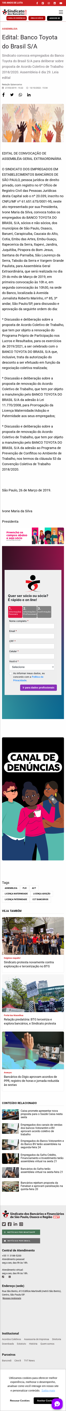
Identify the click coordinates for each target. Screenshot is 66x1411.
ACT (34, 888)
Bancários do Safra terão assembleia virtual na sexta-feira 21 (42, 1170)
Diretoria (56, 1339)
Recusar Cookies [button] (20, 1400)
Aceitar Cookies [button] (46, 1400)
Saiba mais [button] (48, 1390)
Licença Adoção (41, 894)
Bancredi (6, 1360)
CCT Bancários (40, 899)
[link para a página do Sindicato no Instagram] (48, 3)
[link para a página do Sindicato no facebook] (37, 3)
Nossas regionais (12, 1298)
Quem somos (47, 1343)
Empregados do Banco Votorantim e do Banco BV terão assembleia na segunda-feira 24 (42, 1144)
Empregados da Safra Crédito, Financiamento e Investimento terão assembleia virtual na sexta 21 (42, 1158)
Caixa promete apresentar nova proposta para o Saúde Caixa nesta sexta (42, 1114)
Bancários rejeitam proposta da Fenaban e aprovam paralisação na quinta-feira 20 (42, 1186)
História (33, 1343)
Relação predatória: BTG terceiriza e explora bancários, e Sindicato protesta (30, 1021)
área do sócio (37, 18)
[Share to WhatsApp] (20, 97)
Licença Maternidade (16, 894)
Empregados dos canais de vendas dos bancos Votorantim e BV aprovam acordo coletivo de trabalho (41, 1129)
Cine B (17, 1360)
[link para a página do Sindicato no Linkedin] (54, 3)
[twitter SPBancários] (4, 1224)
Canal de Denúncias (16, 18)
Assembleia (11, 888)
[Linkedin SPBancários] (16, 1224)
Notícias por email (18, 1241)
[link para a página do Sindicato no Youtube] (61, 3)
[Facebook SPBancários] (10, 1224)
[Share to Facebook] (4, 97)
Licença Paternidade (16, 899)
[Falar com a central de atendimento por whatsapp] (10, 1276)
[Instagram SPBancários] (21, 1224)
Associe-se (54, 18)
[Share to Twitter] (12, 97)
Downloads (8, 1343)
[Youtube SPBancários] (27, 1224)
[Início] (19, 12)
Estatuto (21, 1343)
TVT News (29, 1360)
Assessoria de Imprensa (36, 1339)
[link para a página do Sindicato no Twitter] (43, 3)
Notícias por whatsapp (21, 1232)
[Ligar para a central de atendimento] (3, 1276)
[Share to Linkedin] (29, 97)
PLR (25, 888)
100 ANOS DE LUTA (12, 2)
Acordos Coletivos (11, 1339)
